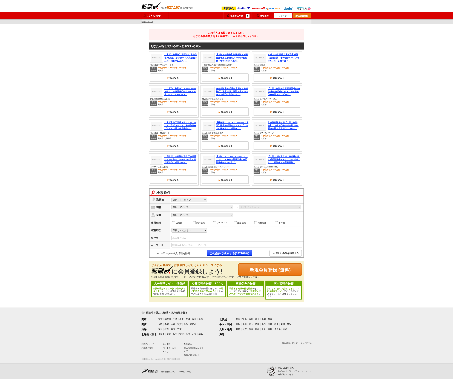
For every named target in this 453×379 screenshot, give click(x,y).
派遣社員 (241, 222)
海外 (221, 334)
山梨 (264, 319)
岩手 (175, 334)
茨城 (188, 319)
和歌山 (193, 324)
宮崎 (270, 329)
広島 (257, 324)
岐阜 (167, 329)
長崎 (251, 329)
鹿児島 (277, 329)
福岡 (238, 329)
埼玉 (181, 319)
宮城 (181, 334)
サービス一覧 (185, 372)
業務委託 (262, 222)
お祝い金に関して (192, 355)
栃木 (194, 319)
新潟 (238, 319)
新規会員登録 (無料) (270, 270)
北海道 (161, 334)
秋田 (188, 334)
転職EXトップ (147, 22)
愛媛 (283, 324)
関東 (144, 319)
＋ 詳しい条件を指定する (286, 253)
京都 (173, 324)
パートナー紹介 (169, 348)
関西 (144, 324)
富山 (244, 319)
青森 (169, 334)
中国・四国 (225, 324)
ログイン (283, 16)
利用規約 (188, 344)
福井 (257, 319)
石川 (251, 319)
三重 (179, 329)
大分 (264, 329)
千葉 (175, 319)
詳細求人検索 (147, 348)
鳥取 (238, 324)
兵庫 (167, 324)
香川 (276, 324)
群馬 (201, 319)
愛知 (160, 329)
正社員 (179, 222)
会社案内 (167, 344)
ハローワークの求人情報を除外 (173, 253)
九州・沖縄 (225, 329)
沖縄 (285, 329)
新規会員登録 (302, 16)
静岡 (173, 329)
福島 (201, 334)
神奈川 (168, 319)
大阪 (160, 324)
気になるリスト (239, 16)
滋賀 (179, 324)
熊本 (257, 329)
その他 (281, 222)
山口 (264, 324)
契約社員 (200, 222)
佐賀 (244, 329)
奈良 (186, 324)
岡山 (251, 324)
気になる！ (175, 77)
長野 (270, 319)
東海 (144, 329)
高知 (289, 324)
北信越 (223, 319)
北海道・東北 (149, 334)
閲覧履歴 (264, 16)
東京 (160, 319)
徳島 (270, 324)
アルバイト (222, 222)
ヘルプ (166, 352)
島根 (244, 324)
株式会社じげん (168, 372)
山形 (194, 334)
